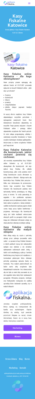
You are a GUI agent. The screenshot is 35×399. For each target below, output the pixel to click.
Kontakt (23, 368)
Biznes (21, 33)
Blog (21, 359)
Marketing (17, 328)
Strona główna (9, 30)
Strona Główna (11, 359)
